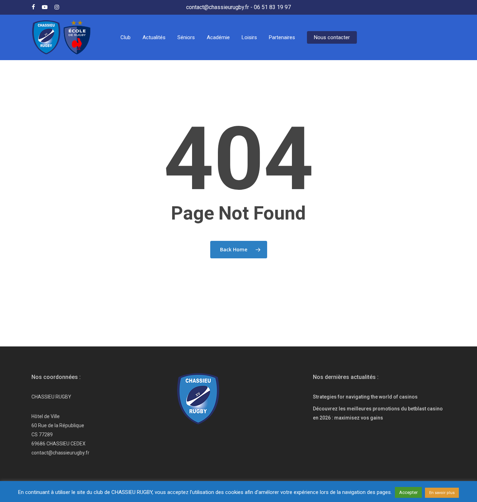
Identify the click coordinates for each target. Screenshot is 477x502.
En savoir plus (442, 492)
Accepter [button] (408, 492)
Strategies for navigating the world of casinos (365, 397)
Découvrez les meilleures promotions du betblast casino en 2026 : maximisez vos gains (378, 413)
